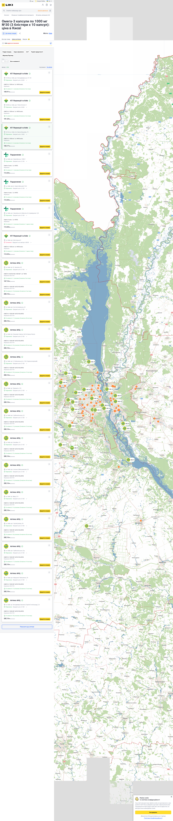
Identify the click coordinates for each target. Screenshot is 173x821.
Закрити (171, 796)
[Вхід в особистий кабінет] (42, 4)
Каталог (6, 15)
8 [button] (113, 399)
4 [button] (83, 415)
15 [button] (115, 411)
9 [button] (116, 408)
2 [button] (118, 467)
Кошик (50, 4)
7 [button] (61, 380)
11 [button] (112, 386)
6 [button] (136, 386)
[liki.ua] (9, 5)
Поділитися (20, 33)
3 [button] (158, 421)
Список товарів (46, 4)
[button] (88, 528)
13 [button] (118, 410)
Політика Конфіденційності (153, 818)
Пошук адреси (3, 43)
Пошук (4, 10)
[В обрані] (49, 72)
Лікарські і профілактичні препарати (22, 15)
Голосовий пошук (50, 10)
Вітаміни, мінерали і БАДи (44, 15)
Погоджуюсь (153, 812)
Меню (3, 5)
